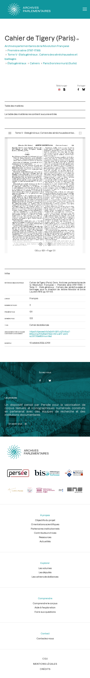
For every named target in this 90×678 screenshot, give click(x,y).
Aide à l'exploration (45, 607)
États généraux (17, 63)
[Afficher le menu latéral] (9, 133)
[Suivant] (49, 244)
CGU (45, 658)
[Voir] (77, 38)
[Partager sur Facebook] (78, 89)
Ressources (45, 537)
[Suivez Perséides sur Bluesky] (50, 380)
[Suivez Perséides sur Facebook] (40, 380)
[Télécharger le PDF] (59, 89)
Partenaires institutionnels (45, 528)
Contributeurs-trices (45, 532)
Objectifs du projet (45, 520)
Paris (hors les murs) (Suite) (60, 63)
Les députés (45, 572)
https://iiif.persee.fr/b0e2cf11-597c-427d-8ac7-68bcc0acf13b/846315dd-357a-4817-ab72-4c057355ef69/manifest (50, 334)
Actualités (45, 541)
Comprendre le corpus (45, 603)
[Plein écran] (80, 133)
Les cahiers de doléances (45, 576)
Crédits (45, 669)
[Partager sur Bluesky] (83, 89)
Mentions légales (45, 663)
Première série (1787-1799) (24, 50)
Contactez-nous (45, 638)
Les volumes (45, 568)
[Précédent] (40, 244)
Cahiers (35, 63)
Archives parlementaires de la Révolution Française (37, 45)
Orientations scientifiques (45, 524)
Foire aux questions (45, 611)
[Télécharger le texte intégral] (64, 89)
